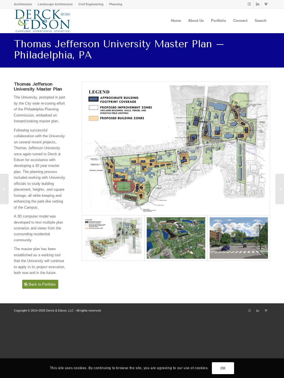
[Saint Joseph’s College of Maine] (279, 189)
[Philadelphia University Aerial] (175, 238)
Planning (115, 4)
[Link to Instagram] (249, 4)
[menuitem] (24, 4)
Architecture (23, 4)
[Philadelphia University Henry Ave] (238, 238)
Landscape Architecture (55, 4)
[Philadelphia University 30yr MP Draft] (176, 148)
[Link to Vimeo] (266, 4)
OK (222, 368)
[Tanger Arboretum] (4, 189)
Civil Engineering (90, 4)
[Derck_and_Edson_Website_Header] (42, 21)
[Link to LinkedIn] (257, 4)
